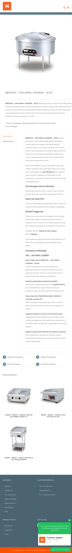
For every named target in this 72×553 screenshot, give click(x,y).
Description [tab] (7, 136)
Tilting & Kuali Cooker (47, 123)
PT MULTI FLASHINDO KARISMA (35, 550)
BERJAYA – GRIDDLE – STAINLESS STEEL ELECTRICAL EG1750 (53, 416)
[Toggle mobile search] (64, 8)
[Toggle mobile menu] (68, 8)
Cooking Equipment (30, 123)
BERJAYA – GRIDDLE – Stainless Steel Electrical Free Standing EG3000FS (19, 458)
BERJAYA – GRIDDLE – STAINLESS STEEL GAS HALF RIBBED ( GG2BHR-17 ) (18, 416)
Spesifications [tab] (8, 141)
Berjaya (18, 123)
